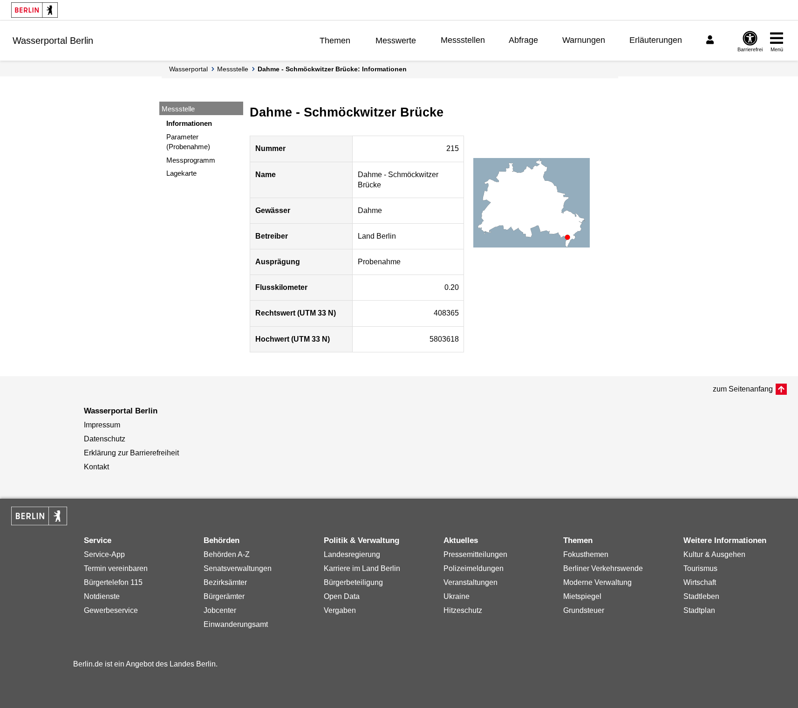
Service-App (104, 554)
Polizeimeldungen (473, 568)
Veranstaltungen (470, 582)
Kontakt (96, 467)
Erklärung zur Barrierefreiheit (131, 453)
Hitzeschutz (462, 610)
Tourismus (700, 568)
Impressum (102, 425)
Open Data (342, 596)
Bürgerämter (224, 596)
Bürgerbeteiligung (353, 582)
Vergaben (340, 610)
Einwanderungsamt (236, 624)
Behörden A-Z (227, 554)
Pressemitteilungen (475, 554)
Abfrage (523, 40)
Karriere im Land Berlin (362, 568)
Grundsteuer (583, 610)
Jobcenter (220, 610)
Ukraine (456, 596)
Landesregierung (352, 554)
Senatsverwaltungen (238, 568)
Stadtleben (701, 596)
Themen (335, 40)
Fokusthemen (585, 554)
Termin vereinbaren (116, 568)
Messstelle (232, 69)
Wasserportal (188, 69)
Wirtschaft (699, 582)
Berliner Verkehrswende (603, 568)
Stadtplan (699, 610)
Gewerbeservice (111, 610)
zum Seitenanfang (743, 389)
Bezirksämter (225, 582)
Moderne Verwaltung (597, 582)
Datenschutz (104, 439)
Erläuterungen (655, 40)
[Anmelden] (711, 40)
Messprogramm (190, 160)
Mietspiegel (582, 596)
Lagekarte (181, 173)
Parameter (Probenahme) (188, 142)
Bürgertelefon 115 (113, 582)
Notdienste (102, 596)
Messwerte (395, 40)
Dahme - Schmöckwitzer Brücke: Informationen (332, 69)
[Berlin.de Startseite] (34, 10)
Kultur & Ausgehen (714, 554)
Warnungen (583, 40)
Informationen (189, 123)
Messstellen (463, 40)
